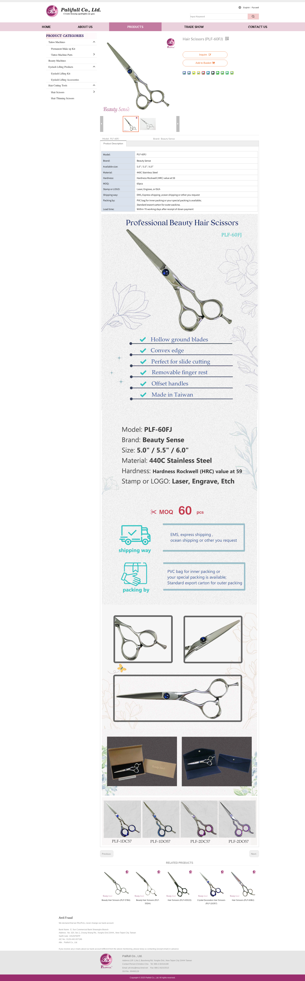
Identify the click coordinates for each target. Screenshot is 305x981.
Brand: (156, 138)
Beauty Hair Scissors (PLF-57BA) (116, 900)
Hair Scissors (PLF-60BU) (243, 900)
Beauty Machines (57, 60)
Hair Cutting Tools (57, 85)
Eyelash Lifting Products (60, 66)
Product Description (113, 143)
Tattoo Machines (56, 42)
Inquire (203, 54)
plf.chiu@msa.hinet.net (138, 968)
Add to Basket (203, 63)
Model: (105, 138)
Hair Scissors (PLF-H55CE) (179, 900)
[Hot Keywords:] (253, 16)
